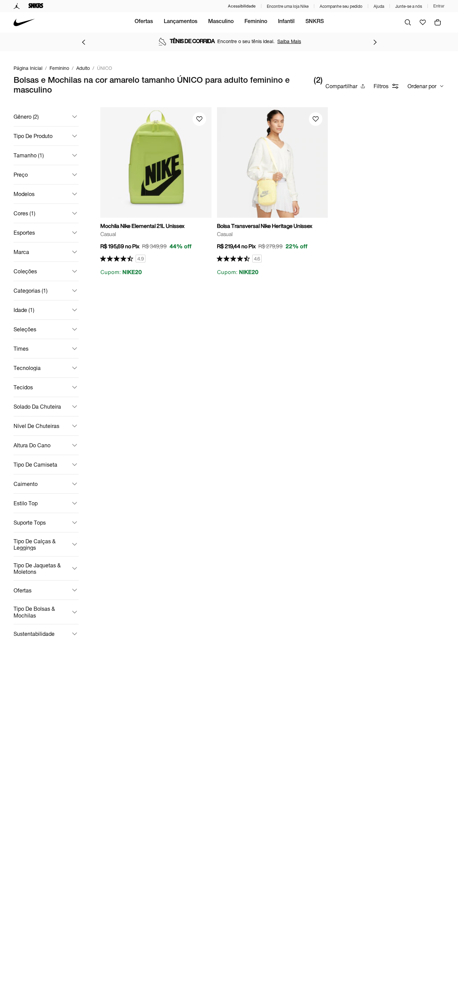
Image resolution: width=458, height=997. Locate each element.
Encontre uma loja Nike (287, 6)
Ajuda (379, 6)
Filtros (381, 86)
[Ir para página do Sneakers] (36, 6)
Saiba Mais (289, 41)
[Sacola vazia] (437, 22)
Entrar (438, 6)
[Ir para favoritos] (423, 22)
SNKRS (314, 22)
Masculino (221, 22)
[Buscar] (408, 22)
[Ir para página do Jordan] (17, 6)
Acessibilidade (242, 6)
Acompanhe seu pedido (341, 6)
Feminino (255, 22)
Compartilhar (341, 86)
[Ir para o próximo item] (375, 42)
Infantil (286, 22)
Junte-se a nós (408, 6)
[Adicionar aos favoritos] (199, 119)
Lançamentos (180, 22)
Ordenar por (421, 86)
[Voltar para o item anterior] (83, 42)
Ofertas (144, 22)
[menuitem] (143, 22)
